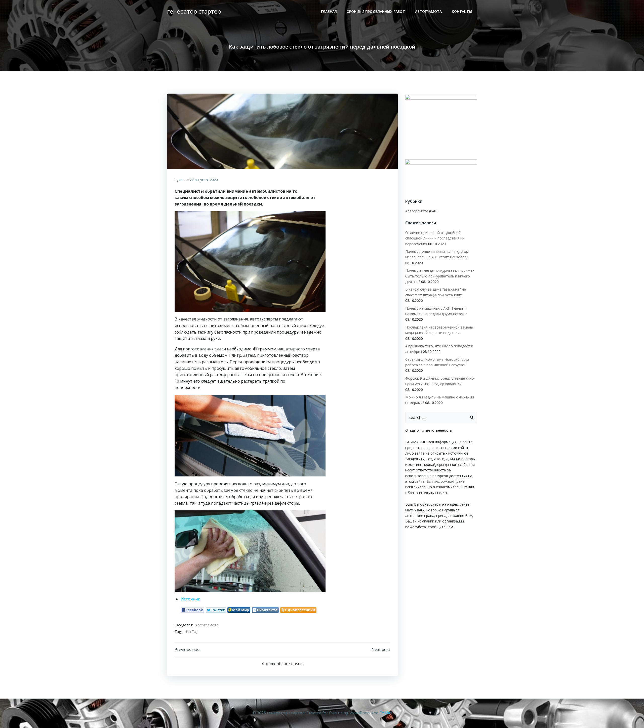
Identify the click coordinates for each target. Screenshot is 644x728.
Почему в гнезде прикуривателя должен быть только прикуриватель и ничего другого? (439, 276)
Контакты (462, 11)
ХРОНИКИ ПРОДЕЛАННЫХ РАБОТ (376, 11)
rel (181, 179)
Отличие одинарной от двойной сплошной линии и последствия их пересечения (434, 238)
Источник (190, 599)
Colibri (385, 713)
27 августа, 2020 (204, 179)
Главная (329, 11)
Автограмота (428, 11)
